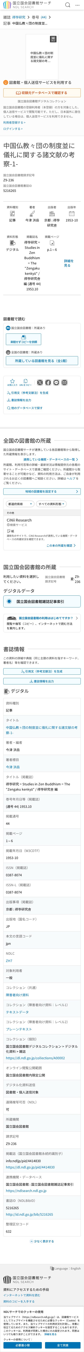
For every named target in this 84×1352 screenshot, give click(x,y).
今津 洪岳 (13, 766)
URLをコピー (25, 384)
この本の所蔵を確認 (59, 545)
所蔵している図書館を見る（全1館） (42, 360)
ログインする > (13, 129)
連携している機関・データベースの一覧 (49, 459)
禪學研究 (18, 17)
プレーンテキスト (19, 1029)
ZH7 (9, 960)
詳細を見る (69, 263)
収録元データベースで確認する (44, 92)
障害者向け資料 (17, 994)
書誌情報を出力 (21, 400)
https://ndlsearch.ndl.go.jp (26, 1190)
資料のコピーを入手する (19, 1301)
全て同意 (63, 1345)
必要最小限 (22, 1345)
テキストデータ (17, 1012)
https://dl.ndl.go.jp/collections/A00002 (35, 1057)
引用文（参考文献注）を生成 (29, 393)
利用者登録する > (14, 122)
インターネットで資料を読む (21, 1295)
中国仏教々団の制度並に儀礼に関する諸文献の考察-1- (42, 730)
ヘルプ (71, 478)
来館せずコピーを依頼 (23, 342)
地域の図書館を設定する (41, 491)
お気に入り (12, 384)
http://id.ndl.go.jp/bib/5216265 (29, 1214)
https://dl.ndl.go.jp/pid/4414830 (30, 1167)
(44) (43, 17)
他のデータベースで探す (27, 408)
